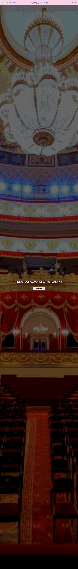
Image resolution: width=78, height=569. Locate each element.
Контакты (22, 2)
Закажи (8, 2)
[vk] (72, 2)
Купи (3, 2)
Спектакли (15, 2)
